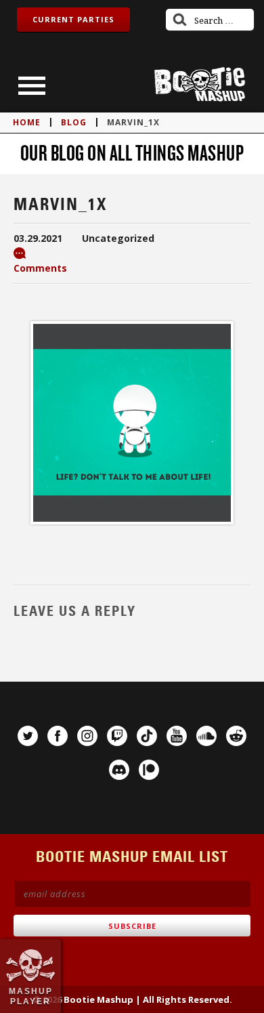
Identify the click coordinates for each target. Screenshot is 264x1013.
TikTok (147, 736)
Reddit (236, 736)
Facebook (57, 736)
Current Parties (73, 19)
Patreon (149, 770)
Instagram (87, 736)
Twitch (117, 736)
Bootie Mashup (200, 84)
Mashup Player (31, 996)
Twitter (28, 736)
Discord (119, 770)
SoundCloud (206, 736)
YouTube (177, 736)
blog (74, 122)
